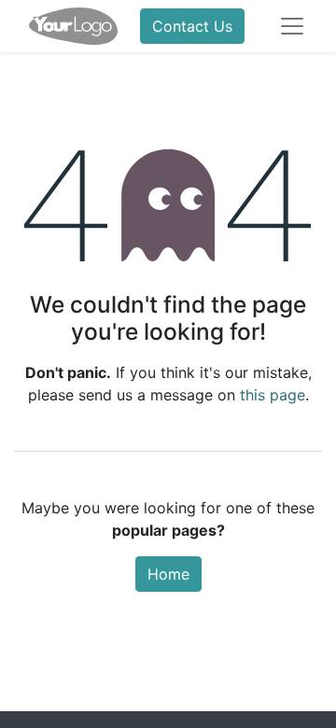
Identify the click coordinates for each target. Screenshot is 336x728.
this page (272, 394)
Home (168, 574)
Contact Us (192, 26)
